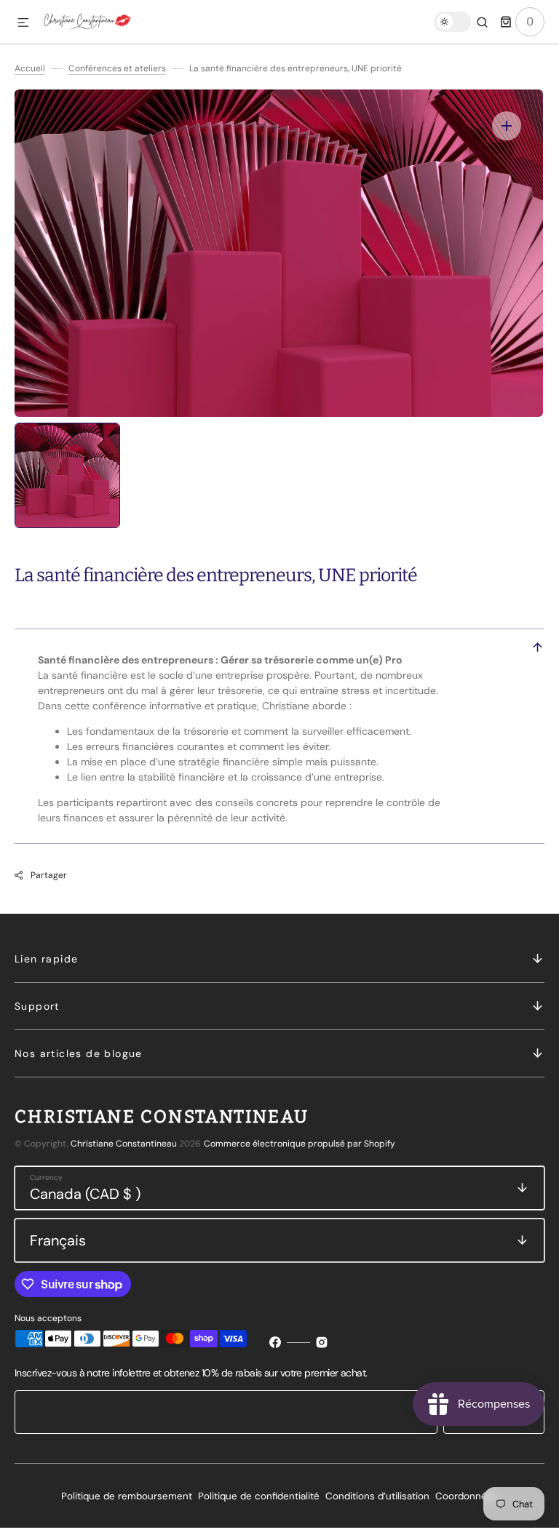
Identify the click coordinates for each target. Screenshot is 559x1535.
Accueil (30, 68)
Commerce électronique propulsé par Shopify (299, 1143)
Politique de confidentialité (259, 1496)
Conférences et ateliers (117, 68)
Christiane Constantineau (124, 1143)
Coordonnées (466, 1496)
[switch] (452, 22)
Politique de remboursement (126, 1496)
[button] (23, 23)
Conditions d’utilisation (377, 1496)
